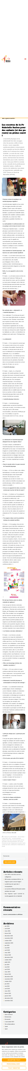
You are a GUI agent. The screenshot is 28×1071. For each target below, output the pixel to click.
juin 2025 (7, 945)
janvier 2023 (8, 995)
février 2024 (8, 974)
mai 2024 (7, 967)
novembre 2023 (9, 979)
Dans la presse (9, 1014)
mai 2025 (7, 947)
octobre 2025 (8, 940)
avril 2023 (7, 988)
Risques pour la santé (16, 843)
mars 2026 (7, 931)
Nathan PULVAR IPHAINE (10, 836)
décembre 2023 (9, 976)
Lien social (20, 841)
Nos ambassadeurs (10, 1024)
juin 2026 (7, 926)
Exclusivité (7, 1019)
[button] (25, 58)
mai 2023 (7, 986)
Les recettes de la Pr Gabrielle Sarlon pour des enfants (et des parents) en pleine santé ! (14, 130)
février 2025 (8, 955)
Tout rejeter (14, 1068)
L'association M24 (6, 838)
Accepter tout (14, 1060)
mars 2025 (7, 952)
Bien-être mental (11, 839)
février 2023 (8, 993)
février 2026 (8, 933)
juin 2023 (7, 983)
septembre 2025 (9, 943)
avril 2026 (7, 928)
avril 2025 (7, 950)
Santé (6, 1026)
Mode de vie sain (6, 843)
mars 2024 (7, 971)
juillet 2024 (7, 962)
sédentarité (14, 844)
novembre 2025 (9, 938)
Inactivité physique (12, 841)
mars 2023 (7, 991)
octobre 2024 (8, 959)
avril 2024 (7, 969)
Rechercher (6, 856)
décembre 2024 (9, 957)
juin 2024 (7, 964)
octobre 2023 (8, 981)
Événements (8, 1016)
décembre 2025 (9, 935)
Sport (6, 1029)
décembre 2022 (9, 998)
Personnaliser (13, 1064)
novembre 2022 (9, 1000)
